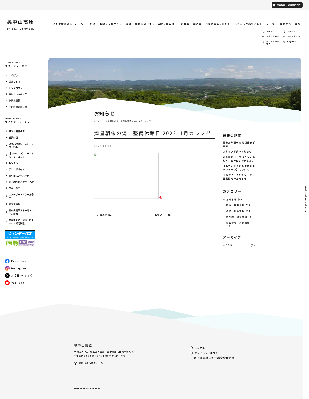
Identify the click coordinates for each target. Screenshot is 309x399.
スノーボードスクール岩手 (21, 196)
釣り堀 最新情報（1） (240, 216)
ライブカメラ (293, 36)
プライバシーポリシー (208, 353)
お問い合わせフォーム (91, 363)
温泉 (128, 24)
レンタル (13, 163)
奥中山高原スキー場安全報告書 (212, 357)
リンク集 (200, 347)
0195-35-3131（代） (91, 356)
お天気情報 (14, 100)
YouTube (18, 282)
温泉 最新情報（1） (239, 211)
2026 (229, 245)
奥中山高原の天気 (272, 43)
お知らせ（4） (235, 199)
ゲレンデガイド (17, 169)
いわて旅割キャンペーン (69, 24)
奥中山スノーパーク (19, 175)
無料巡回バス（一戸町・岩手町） (156, 24)
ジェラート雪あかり (278, 24)
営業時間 (13, 137)
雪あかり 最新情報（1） (238, 224)
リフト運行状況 (17, 131)
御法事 (197, 24)
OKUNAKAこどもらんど (21, 182)
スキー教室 (14, 188)
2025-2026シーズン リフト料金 (21, 145)
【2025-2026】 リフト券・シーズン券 (21, 155)
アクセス (291, 31)
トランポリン (15, 87)
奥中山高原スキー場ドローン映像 (21, 212)
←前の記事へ (105, 215)
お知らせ (270, 31)
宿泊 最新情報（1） (239, 205)
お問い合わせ (272, 36)
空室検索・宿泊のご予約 (288, 5)
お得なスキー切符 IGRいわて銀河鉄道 (21, 222)
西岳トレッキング (18, 94)
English (291, 42)
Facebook (18, 261)
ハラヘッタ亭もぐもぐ (248, 24)
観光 (298, 24)
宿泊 (93, 24)
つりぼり (13, 75)
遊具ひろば (14, 81)
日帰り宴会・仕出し (218, 24)
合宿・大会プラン (111, 24)
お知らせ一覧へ (164, 215)
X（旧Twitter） (22, 275)
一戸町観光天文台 (18, 106)
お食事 (185, 24)
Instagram (19, 268)
